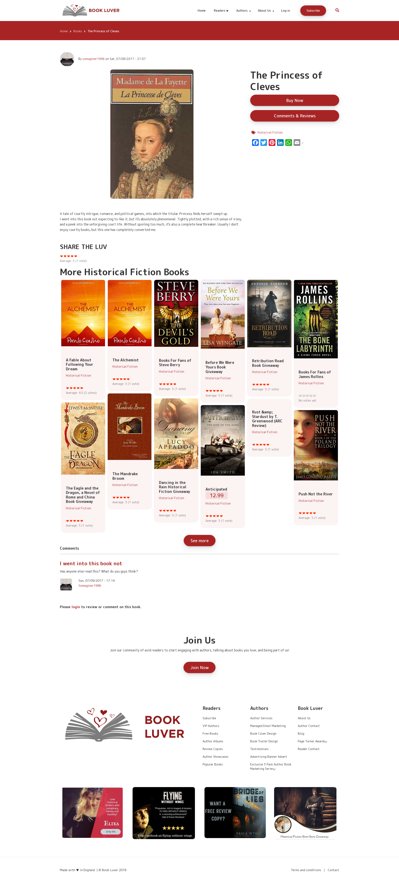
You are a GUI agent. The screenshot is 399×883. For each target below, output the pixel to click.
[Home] (91, 10)
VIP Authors (211, 726)
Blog (301, 733)
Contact (333, 870)
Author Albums (213, 741)
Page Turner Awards (311, 741)
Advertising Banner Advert (268, 757)
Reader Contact (309, 749)
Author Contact (309, 726)
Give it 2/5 (71, 388)
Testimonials (259, 749)
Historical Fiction (270, 132)
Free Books (210, 733)
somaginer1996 (94, 59)
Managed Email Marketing (268, 726)
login (75, 607)
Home (202, 10)
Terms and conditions (306, 870)
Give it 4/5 (78, 388)
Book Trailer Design (264, 741)
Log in (285, 10)
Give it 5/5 (82, 388)
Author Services (261, 718)
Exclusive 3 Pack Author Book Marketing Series (270, 766)
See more (200, 540)
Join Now (199, 667)
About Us (266, 14)
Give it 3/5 (74, 388)
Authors (243, 14)
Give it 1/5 (67, 388)
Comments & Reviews (295, 116)
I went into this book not (91, 563)
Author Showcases (215, 757)
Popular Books (213, 764)
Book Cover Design (263, 733)
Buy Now (294, 100)
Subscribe (313, 10)
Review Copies (213, 749)
